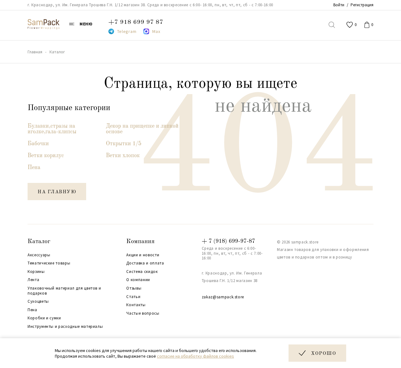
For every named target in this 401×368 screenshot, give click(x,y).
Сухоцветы (38, 301)
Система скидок (142, 271)
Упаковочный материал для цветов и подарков (64, 291)
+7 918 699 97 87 (135, 22)
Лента (33, 279)
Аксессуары (39, 255)
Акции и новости (142, 255)
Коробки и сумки (44, 318)
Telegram (127, 31)
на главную (57, 192)
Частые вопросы (142, 313)
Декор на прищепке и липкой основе (142, 129)
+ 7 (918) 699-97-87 (228, 241)
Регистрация (362, 5)
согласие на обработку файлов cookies (195, 356)
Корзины (36, 271)
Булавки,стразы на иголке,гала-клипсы (52, 129)
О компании (138, 279)
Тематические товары (49, 263)
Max (156, 31)
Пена (34, 167)
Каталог (39, 241)
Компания (140, 241)
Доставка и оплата (145, 263)
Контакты (135, 304)
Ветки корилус (46, 155)
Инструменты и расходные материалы (65, 326)
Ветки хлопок (123, 155)
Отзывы (133, 288)
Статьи (133, 296)
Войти (338, 5)
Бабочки (38, 144)
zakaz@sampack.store (223, 297)
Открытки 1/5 (123, 144)
